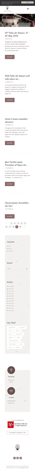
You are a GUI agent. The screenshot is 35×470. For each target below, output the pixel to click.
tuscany (10, 334)
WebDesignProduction (24, 467)
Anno (11, 286)
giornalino (11, 337)
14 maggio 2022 (8, 38)
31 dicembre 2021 (9, 124)
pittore (21, 344)
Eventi (9, 248)
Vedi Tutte (10, 251)
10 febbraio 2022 (9, 81)
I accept (27, 2)
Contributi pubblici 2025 (17, 432)
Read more (10, 56)
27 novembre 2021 (9, 168)
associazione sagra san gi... (14, 340)
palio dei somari (12, 327)
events (10, 330)
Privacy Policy (9, 467)
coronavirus (18, 347)
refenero (18, 337)
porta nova (18, 330)
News (9, 246)
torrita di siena (22, 327)
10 (20, 227)
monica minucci (19, 334)
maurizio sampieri (12, 344)
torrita (10, 347)
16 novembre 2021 (9, 208)
